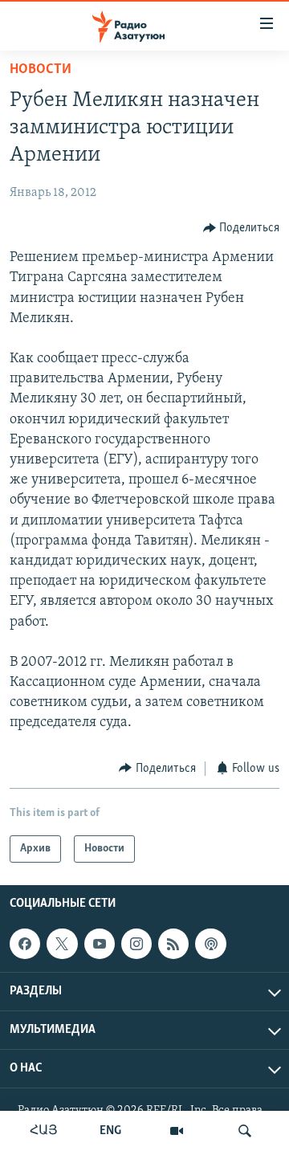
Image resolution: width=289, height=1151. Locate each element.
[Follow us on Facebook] (25, 944)
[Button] (241, 228)
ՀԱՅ (44, 1130)
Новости (40, 70)
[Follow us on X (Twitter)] (62, 944)
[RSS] (173, 944)
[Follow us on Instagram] (136, 944)
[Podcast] (210, 944)
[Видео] (177, 1131)
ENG (110, 1130)
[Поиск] (245, 1131)
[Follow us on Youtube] (99, 944)
